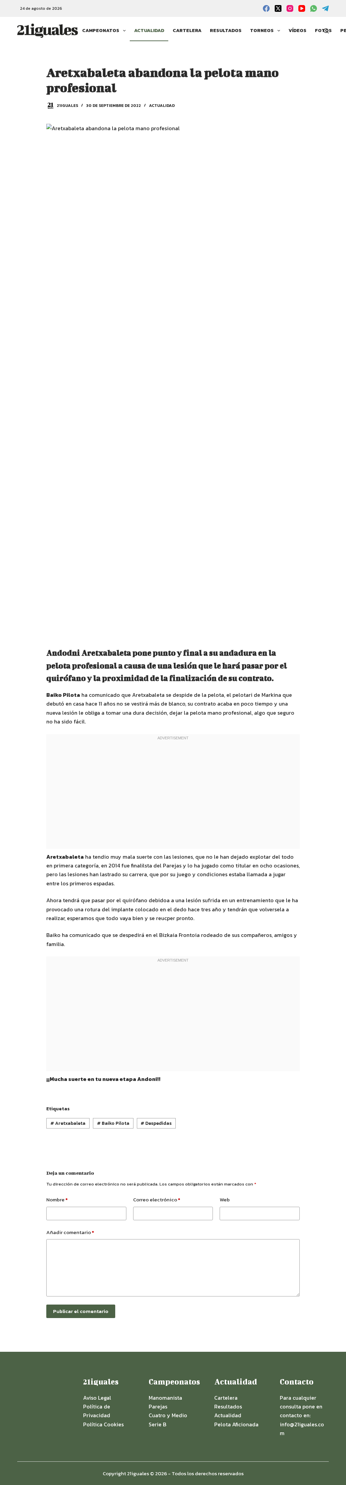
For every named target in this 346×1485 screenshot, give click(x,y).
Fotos (323, 30)
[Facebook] (266, 8)
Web (225, 1199)
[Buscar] (326, 30)
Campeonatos (100, 30)
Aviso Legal (97, 1398)
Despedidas (156, 1123)
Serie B (157, 1424)
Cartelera (187, 30)
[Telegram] (325, 8)
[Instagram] (290, 8)
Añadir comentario (70, 1232)
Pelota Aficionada (236, 1424)
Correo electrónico (156, 1199)
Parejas (158, 1406)
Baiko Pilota (113, 1123)
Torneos (262, 30)
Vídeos (297, 30)
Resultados (226, 30)
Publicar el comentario (80, 1311)
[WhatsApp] (313, 8)
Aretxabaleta (67, 1123)
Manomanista (165, 1398)
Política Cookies (103, 1424)
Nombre (57, 1199)
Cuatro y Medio (168, 1415)
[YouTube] (301, 8)
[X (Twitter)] (278, 8)
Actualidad (149, 30)
